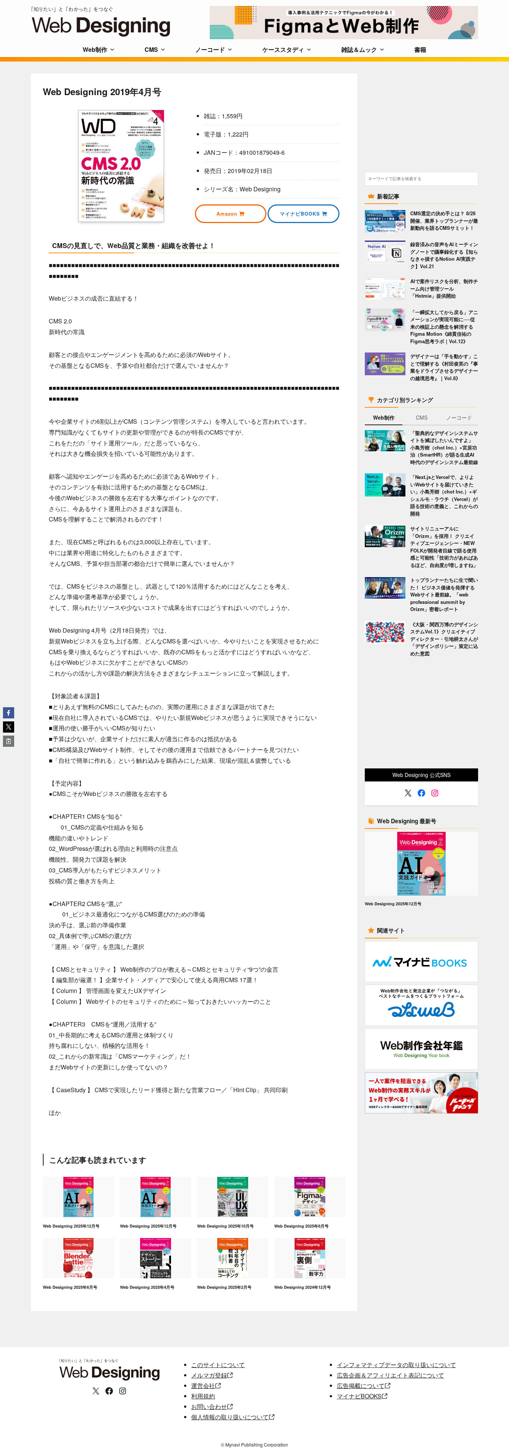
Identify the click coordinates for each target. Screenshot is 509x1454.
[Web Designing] (120, 22)
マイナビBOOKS (359, 1396)
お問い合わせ (209, 1406)
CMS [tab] (421, 417)
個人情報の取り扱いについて (230, 1417)
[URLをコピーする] (8, 741)
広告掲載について (361, 1385)
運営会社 (203, 1385)
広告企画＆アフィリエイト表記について (390, 1375)
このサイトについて (218, 1364)
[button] (8, 712)
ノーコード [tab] (459, 417)
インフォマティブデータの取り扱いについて (396, 1364)
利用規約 (203, 1396)
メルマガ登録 (209, 1375)
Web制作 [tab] (384, 417)
